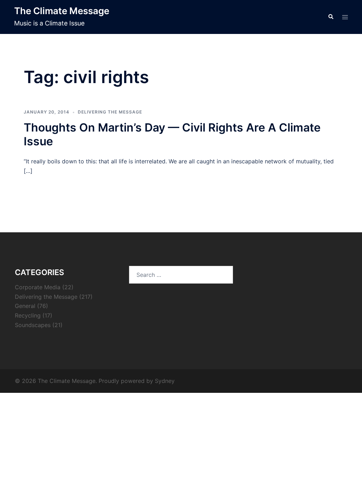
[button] (330, 17)
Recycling (28, 315)
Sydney (165, 380)
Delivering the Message (110, 112)
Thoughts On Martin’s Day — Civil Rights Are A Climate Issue (172, 134)
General (25, 305)
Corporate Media (37, 287)
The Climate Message (61, 10)
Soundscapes (33, 324)
